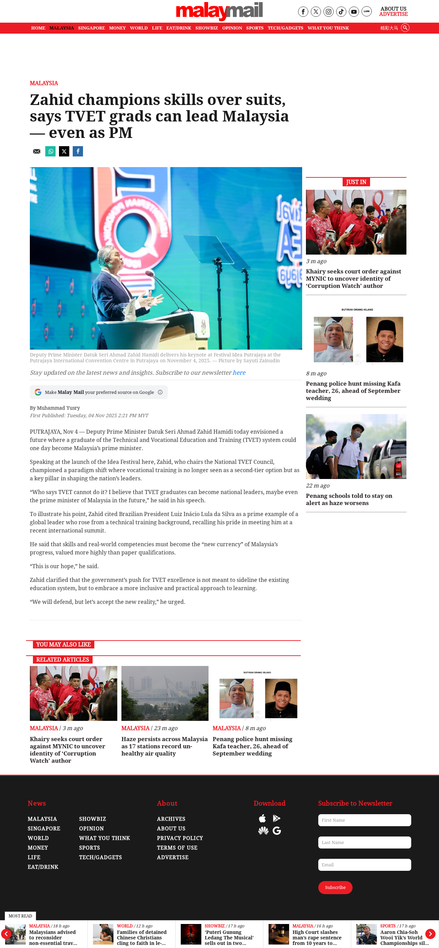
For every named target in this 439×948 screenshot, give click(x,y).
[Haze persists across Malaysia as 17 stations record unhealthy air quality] (165, 693)
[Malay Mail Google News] (277, 835)
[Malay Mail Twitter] (315, 12)
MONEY (117, 28)
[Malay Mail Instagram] (328, 12)
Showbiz (215, 926)
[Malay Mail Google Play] (277, 823)
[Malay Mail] (219, 19)
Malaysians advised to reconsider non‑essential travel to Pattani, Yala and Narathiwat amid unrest (53, 937)
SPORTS (255, 28)
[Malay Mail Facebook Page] (303, 12)
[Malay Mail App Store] (262, 823)
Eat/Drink (43, 867)
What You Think (328, 28)
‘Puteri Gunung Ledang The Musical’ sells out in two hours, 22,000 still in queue (229, 937)
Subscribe (335, 887)
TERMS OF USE (177, 848)
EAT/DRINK (178, 28)
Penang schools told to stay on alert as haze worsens (349, 499)
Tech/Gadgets (100, 857)
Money (38, 848)
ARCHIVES (171, 819)
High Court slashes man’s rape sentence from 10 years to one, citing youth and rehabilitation (317, 937)
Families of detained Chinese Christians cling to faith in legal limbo (142, 937)
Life (34, 857)
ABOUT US (171, 829)
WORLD (139, 28)
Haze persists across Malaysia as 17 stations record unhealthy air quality (164, 746)
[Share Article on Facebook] (78, 154)
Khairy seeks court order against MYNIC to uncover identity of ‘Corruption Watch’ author (67, 750)
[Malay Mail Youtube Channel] (354, 12)
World (125, 926)
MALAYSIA (61, 28)
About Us (393, 9)
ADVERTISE (173, 857)
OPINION (232, 28)
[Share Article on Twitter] (64, 154)
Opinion (91, 829)
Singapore (44, 829)
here (239, 372)
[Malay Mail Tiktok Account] (341, 12)
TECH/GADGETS (286, 28)
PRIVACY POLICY (180, 838)
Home (38, 28)
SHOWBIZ (206, 28)
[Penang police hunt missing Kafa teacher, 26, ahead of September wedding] (256, 693)
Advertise (393, 14)
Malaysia (39, 926)
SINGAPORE (91, 28)
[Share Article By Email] (37, 154)
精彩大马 (389, 28)
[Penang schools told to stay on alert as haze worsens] (356, 446)
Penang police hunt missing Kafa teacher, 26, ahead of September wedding (253, 746)
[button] (160, 392)
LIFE (157, 28)
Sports (388, 926)
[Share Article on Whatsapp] (50, 154)
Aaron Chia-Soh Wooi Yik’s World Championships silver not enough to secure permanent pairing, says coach (403, 937)
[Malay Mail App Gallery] (263, 835)
